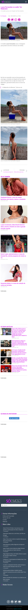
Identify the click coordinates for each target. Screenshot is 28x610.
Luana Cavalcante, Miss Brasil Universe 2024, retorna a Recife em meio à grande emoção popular (13, 226)
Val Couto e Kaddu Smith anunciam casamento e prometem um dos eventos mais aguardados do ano (19, 352)
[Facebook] (12, 601)
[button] (9, 19)
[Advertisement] (14, 62)
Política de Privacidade (8, 516)
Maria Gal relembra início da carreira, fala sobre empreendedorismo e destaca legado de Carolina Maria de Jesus (19, 368)
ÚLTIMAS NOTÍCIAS (7, 326)
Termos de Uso (6, 518)
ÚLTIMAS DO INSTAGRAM (9, 414)
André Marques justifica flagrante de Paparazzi (13, 544)
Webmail (5, 521)
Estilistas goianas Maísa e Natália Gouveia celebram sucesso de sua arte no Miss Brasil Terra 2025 (14, 572)
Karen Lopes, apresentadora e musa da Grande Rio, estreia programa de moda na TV (13, 256)
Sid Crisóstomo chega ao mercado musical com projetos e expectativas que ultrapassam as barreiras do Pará (19, 343)
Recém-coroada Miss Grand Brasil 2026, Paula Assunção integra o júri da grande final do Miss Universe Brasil (19, 360)
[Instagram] (8, 601)
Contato (5, 519)
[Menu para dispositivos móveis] (26, 1)
